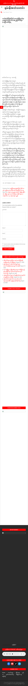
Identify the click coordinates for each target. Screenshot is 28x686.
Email (3, 233)
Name (4, 227)
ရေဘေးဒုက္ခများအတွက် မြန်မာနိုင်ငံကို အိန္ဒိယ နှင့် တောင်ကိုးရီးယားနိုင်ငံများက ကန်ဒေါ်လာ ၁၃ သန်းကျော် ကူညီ (14, 194)
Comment (4, 210)
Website (4, 238)
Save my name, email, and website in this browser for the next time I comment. (13, 244)
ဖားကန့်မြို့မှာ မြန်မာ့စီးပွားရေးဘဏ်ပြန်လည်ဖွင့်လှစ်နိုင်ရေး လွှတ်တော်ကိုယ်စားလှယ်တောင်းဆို (14, 271)
